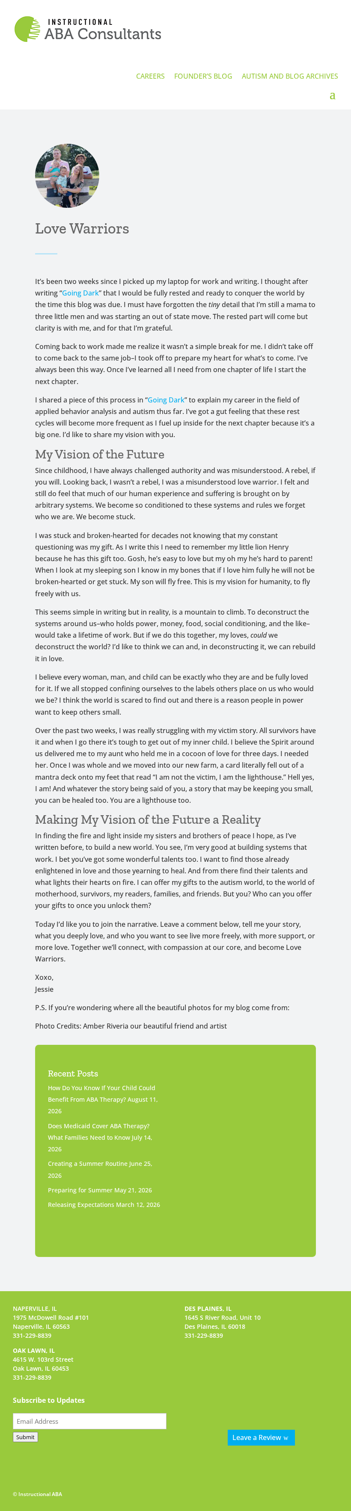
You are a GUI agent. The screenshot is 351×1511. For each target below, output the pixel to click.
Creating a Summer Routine (88, 1163)
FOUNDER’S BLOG (203, 77)
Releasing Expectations (81, 1205)
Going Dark (80, 293)
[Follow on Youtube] (294, 1404)
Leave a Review (256, 1437)
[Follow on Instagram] (250, 1404)
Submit (25, 1437)
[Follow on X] (272, 1404)
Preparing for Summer (80, 1190)
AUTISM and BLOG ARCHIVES (290, 77)
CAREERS (150, 77)
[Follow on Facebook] (227, 1404)
